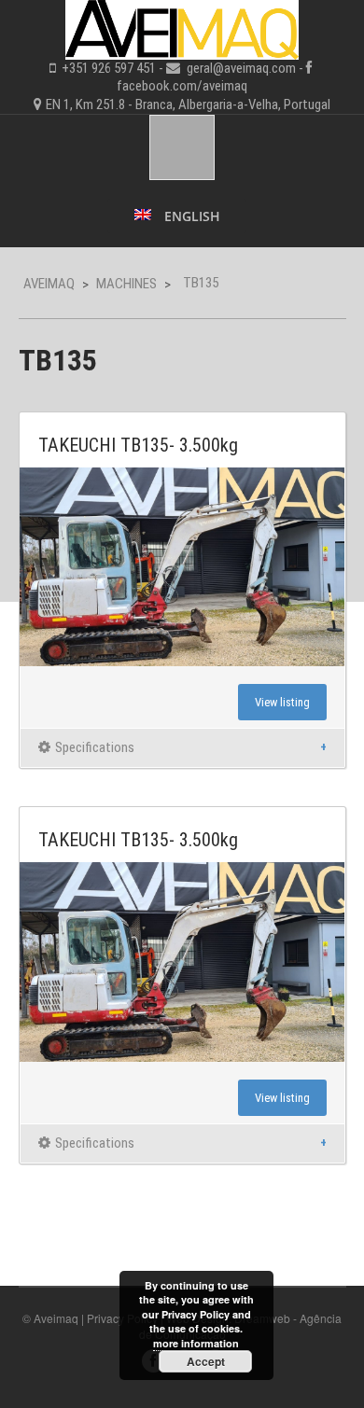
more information (196, 1343)
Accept (206, 1361)
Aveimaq (49, 283)
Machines (126, 283)
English (190, 216)
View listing (282, 702)
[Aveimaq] (182, 27)
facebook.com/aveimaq (182, 85)
